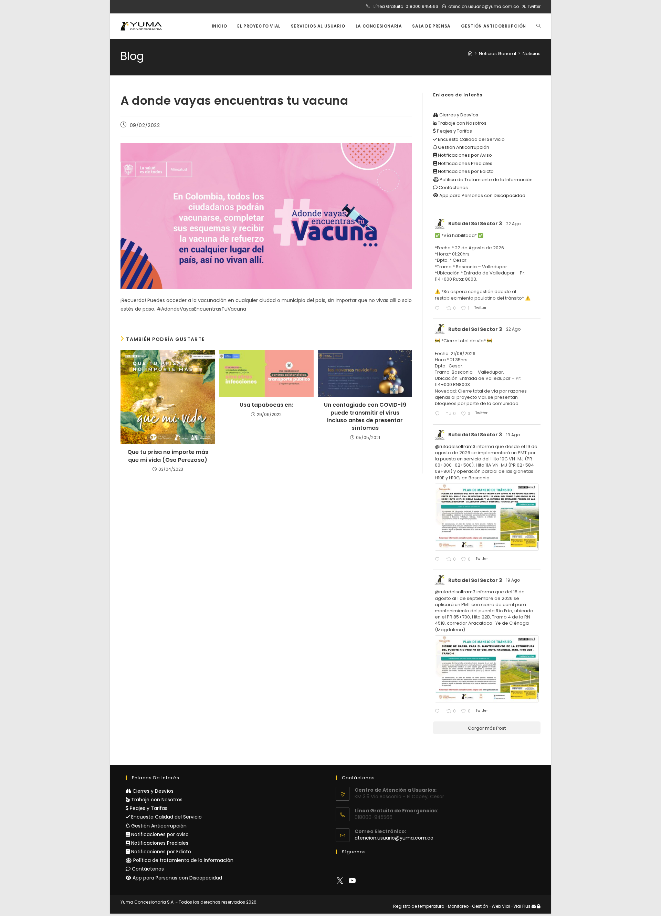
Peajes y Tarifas (454, 131)
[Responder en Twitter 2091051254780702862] (438, 308)
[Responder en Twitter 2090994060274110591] (438, 414)
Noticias (532, 53)
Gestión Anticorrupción (463, 147)
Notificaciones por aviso (159, 834)
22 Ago (514, 224)
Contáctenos (453, 187)
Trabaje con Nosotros (461, 123)
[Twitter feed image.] (487, 517)
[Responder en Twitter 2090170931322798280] (438, 559)
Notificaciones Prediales (464, 163)
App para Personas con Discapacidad (481, 195)
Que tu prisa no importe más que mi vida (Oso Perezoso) (167, 456)
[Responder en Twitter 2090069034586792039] (438, 711)
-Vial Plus (521, 906)
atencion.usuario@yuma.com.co (483, 6)
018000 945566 (422, 6)
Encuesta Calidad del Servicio (471, 139)
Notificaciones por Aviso (464, 155)
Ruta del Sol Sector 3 (475, 223)
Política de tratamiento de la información (182, 860)
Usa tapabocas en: (266, 405)
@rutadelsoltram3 (455, 446)
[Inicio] (470, 53)
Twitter (533, 6)
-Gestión (479, 906)
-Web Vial (499, 906)
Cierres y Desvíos (458, 115)
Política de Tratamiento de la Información (486, 179)
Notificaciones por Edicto (465, 171)
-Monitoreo (457, 906)
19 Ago (513, 435)
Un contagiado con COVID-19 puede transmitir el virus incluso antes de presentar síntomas (365, 416)
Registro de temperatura (418, 906)
